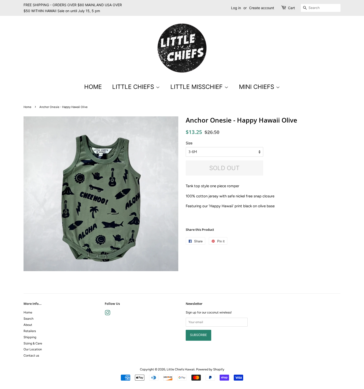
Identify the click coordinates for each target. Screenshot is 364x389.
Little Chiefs (134, 86)
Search (28, 318)
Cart (291, 8)
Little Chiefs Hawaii (181, 369)
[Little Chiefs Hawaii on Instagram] (107, 314)
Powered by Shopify (210, 369)
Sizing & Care (33, 343)
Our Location (33, 349)
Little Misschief (197, 86)
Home (93, 86)
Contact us (31, 355)
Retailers (30, 331)
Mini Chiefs (257, 86)
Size (189, 143)
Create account (261, 8)
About (28, 325)
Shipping (30, 337)
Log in (236, 8)
